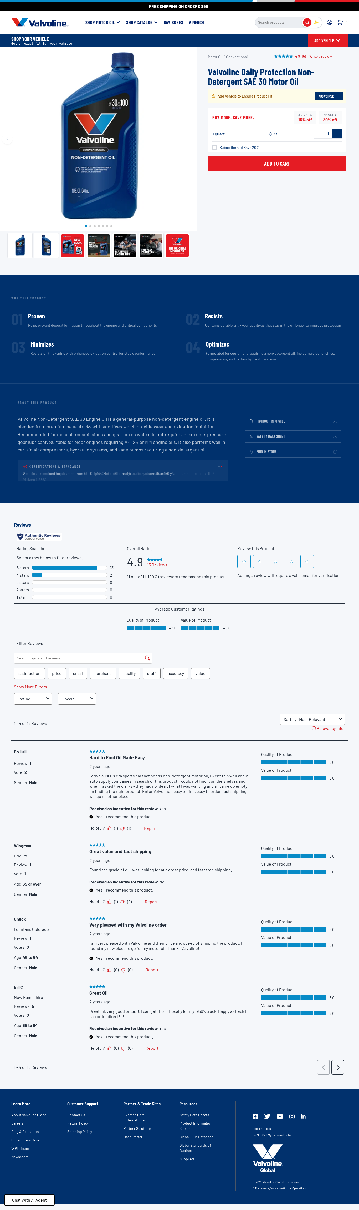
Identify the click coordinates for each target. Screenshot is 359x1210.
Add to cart (277, 163)
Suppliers (187, 1159)
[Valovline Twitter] (267, 1116)
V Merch (196, 22)
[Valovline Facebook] (255, 1116)
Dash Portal (133, 1137)
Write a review (320, 56)
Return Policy (78, 1123)
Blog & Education (25, 1131)
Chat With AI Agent (29, 1199)
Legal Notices (262, 1128)
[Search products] (307, 22)
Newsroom (20, 1157)
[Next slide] (190, 139)
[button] (86, 226)
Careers (17, 1123)
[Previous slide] (7, 139)
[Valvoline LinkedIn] (303, 1116)
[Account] (329, 22)
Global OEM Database (196, 1137)
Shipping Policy (79, 1131)
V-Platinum (20, 1148)
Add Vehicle (326, 96)
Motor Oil (215, 56)
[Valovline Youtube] (280, 1116)
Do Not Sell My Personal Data (272, 1135)
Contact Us (76, 1114)
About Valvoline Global (29, 1114)
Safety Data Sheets (194, 1114)
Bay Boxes (173, 22)
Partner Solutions (138, 1128)
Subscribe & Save (25, 1140)
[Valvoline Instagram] (292, 1116)
